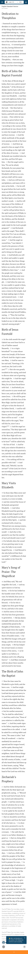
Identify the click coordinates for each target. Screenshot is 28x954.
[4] (8, 426)
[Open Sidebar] (14, 952)
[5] (10, 441)
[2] (10, 351)
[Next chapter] (24, 946)
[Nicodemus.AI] (3, 942)
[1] (10, 86)
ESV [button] (20, 2)
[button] (2, 2)
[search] (13, 2)
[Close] (24, 937)
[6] (8, 468)
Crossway (6, 8)
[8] (4, 879)
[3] (6, 369)
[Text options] (26, 2)
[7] (9, 555)
